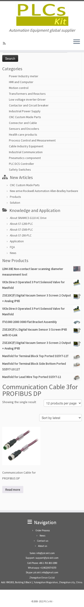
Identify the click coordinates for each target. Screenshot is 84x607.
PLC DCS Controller (21, 164)
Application (17, 241)
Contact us (42, 540)
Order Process (42, 530)
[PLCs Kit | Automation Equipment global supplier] (42, 14)
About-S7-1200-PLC (21, 224)
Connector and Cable (23, 123)
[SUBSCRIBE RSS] (5, 43)
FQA (12, 247)
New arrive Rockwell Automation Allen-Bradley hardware (44, 191)
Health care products (23, 134)
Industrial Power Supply (25, 111)
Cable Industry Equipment (26, 146)
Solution (15, 203)
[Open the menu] (76, 42)
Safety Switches (20, 170)
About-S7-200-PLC (21, 235)
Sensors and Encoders (24, 129)
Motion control (18, 88)
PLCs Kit (48, 601)
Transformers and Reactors (27, 94)
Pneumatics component (25, 158)
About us (42, 545)
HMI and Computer (21, 82)
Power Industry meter (23, 76)
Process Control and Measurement (32, 140)
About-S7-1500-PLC (21, 230)
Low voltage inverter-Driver (27, 99)
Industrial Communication (26, 152)
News (13, 253)
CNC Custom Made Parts (25, 117)
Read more (12, 490)
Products (15, 197)
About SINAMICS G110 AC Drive (28, 218)
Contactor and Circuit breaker (29, 105)
